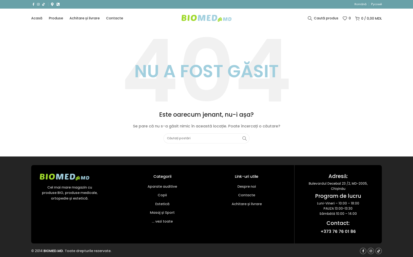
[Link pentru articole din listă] (162, 186)
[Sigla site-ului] (207, 17)
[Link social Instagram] (38, 4)
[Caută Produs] (245, 138)
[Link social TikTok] (43, 4)
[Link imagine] (64, 176)
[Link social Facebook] (33, 4)
